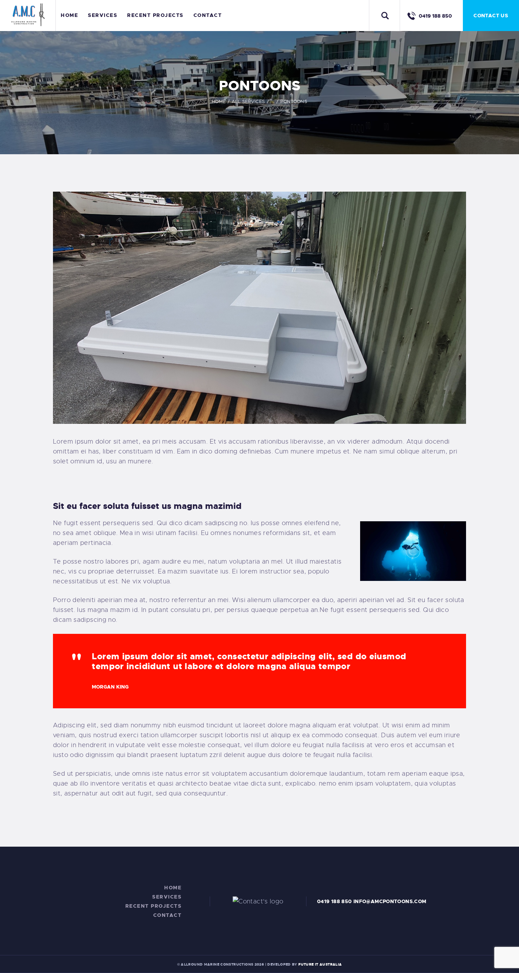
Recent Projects (153, 906)
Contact (167, 915)
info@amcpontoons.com (389, 901)
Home (219, 101)
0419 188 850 (334, 901)
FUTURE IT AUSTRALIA (320, 964)
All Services (248, 101)
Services (166, 897)
